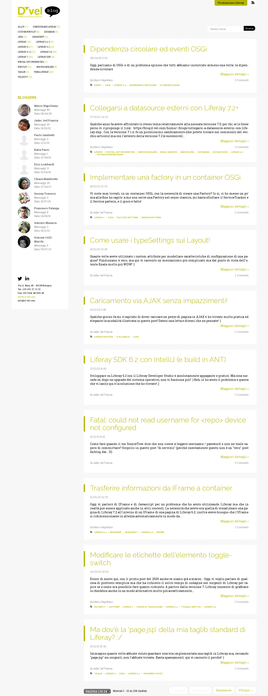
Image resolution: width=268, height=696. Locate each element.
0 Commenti (242, 80)
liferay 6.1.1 (26, 52)
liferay (24, 42)
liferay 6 (25, 47)
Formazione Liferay (231, 3)
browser (115, 532)
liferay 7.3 (120, 85)
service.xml (187, 152)
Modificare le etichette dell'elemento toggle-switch (161, 559)
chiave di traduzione (149, 607)
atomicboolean (169, 85)
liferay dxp (46, 57)
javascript (40, 37)
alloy (23, 26)
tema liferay (43, 72)
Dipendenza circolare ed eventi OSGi (148, 49)
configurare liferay (46, 26)
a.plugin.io (123, 337)
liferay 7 (25, 57)
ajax (136, 337)
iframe (160, 532)
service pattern (151, 217)
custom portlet (28, 32)
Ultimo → (245, 690)
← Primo (178, 690)
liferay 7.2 (237, 152)
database (51, 32)
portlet (24, 67)
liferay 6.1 (46, 47)
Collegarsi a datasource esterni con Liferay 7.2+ (164, 108)
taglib (23, 72)
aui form (114, 607)
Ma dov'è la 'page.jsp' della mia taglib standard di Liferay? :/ (167, 633)
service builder (46, 67)
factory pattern (127, 217)
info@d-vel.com (26, 300)
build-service (168, 152)
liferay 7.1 (172, 607)
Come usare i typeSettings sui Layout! (150, 240)
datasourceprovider (110, 154)
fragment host (153, 673)
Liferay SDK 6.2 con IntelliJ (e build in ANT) (158, 359)
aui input (100, 607)
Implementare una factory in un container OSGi (165, 177)
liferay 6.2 (48, 52)
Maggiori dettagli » (234, 74)
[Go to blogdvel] (39, 12)
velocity (25, 77)
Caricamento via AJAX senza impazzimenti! (159, 300)
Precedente (200, 690)
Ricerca (249, 28)
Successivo (224, 690)
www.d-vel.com (26, 296)
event (98, 85)
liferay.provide (103, 337)
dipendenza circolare (142, 85)
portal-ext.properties (32, 62)
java (22, 37)
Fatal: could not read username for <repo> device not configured (168, 424)
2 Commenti (242, 275)
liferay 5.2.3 (45, 42)
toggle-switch (191, 607)
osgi (108, 85)
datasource (220, 152)
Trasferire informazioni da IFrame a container (161, 488)
